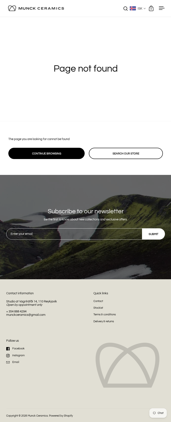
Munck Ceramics (38, 415)
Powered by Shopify (61, 415)
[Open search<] (125, 8)
